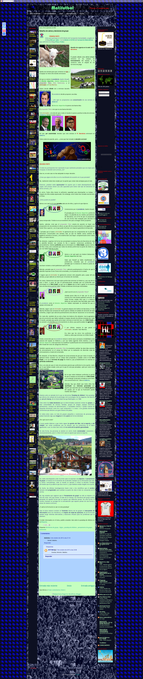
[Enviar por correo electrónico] (44, 525)
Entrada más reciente (48, 586)
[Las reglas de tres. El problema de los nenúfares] (32, 263)
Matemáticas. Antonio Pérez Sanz (105, 549)
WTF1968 (51, 550)
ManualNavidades (105, 420)
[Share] (4, 33)
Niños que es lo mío (106, 594)
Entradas (103, 92)
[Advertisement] (71, 21)
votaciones (42, 529)
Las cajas (102, 619)
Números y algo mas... (104, 562)
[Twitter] (4, 27)
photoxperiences (71, 13)
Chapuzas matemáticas (103, 580)
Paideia (102, 587)
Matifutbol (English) (106, 401)
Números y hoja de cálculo (105, 526)
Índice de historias (35, 13)
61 (100, 545)
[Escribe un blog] (46, 525)
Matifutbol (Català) (105, 382)
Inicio (69, 586)
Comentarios (104, 95)
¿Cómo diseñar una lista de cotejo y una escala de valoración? (105, 590)
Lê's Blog (102, 611)
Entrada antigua (88, 586)
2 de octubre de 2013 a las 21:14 (60, 538)
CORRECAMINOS (105, 645)
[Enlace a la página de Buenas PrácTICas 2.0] (103, 204)
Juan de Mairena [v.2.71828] (104, 638)
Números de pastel (105, 528)
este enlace (101, 318)
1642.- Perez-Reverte (105, 640)
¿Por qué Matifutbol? (50, 13)
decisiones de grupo (52, 527)
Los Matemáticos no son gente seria (106, 543)
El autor (82, 13)
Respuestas (49, 547)
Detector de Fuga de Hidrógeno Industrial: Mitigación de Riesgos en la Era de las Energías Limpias (106, 537)
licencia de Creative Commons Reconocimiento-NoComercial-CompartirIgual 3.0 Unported (104, 306)
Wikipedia (44, 522)
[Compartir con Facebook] (49, 525)
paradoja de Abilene (70, 527)
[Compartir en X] (47, 525)
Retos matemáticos (105, 617)
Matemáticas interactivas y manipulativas (104, 631)
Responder (47, 543)
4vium (61, 13)
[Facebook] (4, 24)
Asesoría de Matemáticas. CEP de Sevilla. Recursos (106, 623)
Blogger (77, 674)
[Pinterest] (4, 30)
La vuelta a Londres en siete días (105, 439)
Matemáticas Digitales (103, 531)
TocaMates (103, 643)
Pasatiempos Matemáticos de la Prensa (105, 573)
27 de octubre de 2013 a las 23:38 (66, 550)
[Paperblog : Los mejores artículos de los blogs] (101, 210)
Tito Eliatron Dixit (105, 597)
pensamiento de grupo (85, 527)
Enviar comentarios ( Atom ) (56, 590)
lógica (61, 527)
